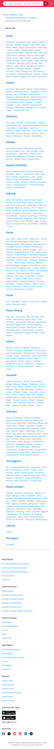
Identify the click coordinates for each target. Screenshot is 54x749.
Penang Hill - (32, 327)
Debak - (21, 386)
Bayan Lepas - (31, 319)
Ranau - (29, 361)
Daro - (15, 386)
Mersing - (17, 60)
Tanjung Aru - (12, 366)
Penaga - (23, 327)
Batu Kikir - (11, 174)
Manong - (31, 262)
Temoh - (26, 286)
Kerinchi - (24, 503)
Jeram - (45, 252)
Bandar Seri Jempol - (35, 171)
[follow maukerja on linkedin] (25, 734)
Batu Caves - (22, 423)
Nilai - (16, 179)
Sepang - (30, 444)
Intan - (33, 252)
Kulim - (22, 102)
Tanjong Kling (33, 159)
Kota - (43, 174)
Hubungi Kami (8, 688)
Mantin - (10, 179)
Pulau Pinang (14, 310)
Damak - (40, 208)
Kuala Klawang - (13, 177)
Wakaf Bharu (37, 136)
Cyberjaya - (31, 425)
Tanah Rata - (33, 223)
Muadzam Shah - (31, 218)
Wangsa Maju (41, 519)
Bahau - (9, 171)
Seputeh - (37, 511)
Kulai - (16, 58)
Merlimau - (22, 156)
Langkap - (34, 260)
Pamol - (30, 358)
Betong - (25, 384)
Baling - (30, 89)
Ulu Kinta (29, 289)
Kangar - (25, 301)
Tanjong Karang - (38, 452)
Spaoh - (15, 405)
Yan (27, 110)
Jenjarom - (35, 428)
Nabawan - (22, 358)
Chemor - (27, 247)
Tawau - (21, 366)
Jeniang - (10, 94)
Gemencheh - (29, 174)
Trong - (40, 286)
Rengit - (29, 68)
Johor (9, 35)
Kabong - (42, 386)
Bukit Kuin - (43, 205)
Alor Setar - (11, 89)
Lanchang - (33, 215)
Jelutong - (10, 324)
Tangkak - (23, 76)
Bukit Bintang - (20, 498)
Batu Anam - (36, 45)
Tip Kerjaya (6, 622)
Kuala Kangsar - (24, 257)
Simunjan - (40, 402)
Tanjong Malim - (13, 281)
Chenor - (27, 208)
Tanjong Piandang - (28, 281)
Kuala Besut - (19, 478)
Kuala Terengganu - (33, 478)
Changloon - (35, 91)
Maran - (10, 218)
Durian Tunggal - (13, 151)
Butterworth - (22, 322)
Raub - (23, 221)
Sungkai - (18, 278)
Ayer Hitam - (21, 42)
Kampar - (10, 254)
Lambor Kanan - (23, 260)
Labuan (10, 525)
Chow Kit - (22, 501)
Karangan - (24, 94)
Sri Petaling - (37, 514)
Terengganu (13, 461)
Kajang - (15, 431)
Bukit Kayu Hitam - (22, 91)
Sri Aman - (23, 405)
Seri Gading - (39, 71)
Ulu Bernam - (19, 289)
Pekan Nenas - (20, 66)
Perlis (9, 295)
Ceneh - (27, 470)
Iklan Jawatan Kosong (11, 649)
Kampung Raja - (28, 472)
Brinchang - (11, 205)
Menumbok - (11, 358)
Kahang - (23, 55)
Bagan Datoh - (23, 239)
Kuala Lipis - (38, 213)
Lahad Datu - (26, 355)
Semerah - (10, 71)
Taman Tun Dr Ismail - (15, 519)
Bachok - (20, 122)
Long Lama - (34, 392)
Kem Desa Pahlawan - (32, 125)
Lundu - (15, 394)
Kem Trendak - (32, 151)
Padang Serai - (36, 105)
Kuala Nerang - (36, 99)
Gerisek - (38, 50)
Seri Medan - (11, 74)
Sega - (37, 221)
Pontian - (41, 66)
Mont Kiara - (21, 509)
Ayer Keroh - (29, 148)
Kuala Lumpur (15, 486)
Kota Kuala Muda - (23, 97)
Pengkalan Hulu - (25, 268)
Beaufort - (10, 348)
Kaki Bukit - (17, 301)
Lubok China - (24, 153)
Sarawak (11, 375)
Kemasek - (10, 475)
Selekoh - (32, 270)
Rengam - (21, 68)
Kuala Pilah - (25, 177)
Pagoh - (31, 60)
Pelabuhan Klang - (30, 436)
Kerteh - (18, 475)
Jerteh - (18, 472)
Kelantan (11, 116)
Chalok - (34, 470)
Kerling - (40, 431)
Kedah (10, 82)
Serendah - (11, 447)
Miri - (34, 394)
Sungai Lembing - (20, 223)
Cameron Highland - (15, 208)
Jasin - (23, 151)
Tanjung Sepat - (13, 455)
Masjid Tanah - (36, 153)
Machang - (11, 130)
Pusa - (30, 397)
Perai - (41, 327)
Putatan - (22, 361)
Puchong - (15, 439)
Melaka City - (11, 156)
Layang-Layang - (39, 58)
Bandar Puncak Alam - (15, 420)
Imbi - (9, 503)
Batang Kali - (38, 420)
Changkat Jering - (40, 244)
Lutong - (22, 394)
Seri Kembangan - (24, 447)
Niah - (24, 397)
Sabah (10, 341)
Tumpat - (28, 136)
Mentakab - (19, 218)
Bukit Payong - (17, 470)
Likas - (35, 355)
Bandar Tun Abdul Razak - (17, 202)
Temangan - (18, 136)
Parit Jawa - (12, 63)
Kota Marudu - (30, 353)
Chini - (34, 208)
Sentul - (29, 511)
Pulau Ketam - (12, 441)
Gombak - (10, 428)
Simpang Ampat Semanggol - (28, 273)
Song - (9, 405)
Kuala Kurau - (37, 257)
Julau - (36, 386)
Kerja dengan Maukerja (12, 693)
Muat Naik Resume (10, 626)
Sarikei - (24, 400)
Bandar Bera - (18, 200)
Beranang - (33, 423)
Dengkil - (39, 425)
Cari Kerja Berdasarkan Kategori (15, 564)
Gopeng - (10, 252)
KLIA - (8, 431)
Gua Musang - (12, 125)
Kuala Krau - (27, 213)
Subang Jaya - (12, 449)
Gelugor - (32, 322)
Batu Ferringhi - (34, 316)
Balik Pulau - (21, 316)
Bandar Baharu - (41, 89)
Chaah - (10, 50)
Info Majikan (7, 665)
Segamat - (37, 68)
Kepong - (16, 503)
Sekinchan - (11, 444)
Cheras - (22, 425)
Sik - (37, 107)
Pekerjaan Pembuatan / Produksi (21, 17)
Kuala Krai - (35, 128)
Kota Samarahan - (28, 389)
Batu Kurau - (35, 241)
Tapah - (35, 284)
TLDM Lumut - (28, 278)
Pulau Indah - (37, 439)
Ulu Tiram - (33, 76)
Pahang (10, 193)
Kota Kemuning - (20, 433)
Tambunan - (30, 363)
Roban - (9, 400)
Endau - (17, 50)
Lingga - (25, 392)
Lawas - (9, 392)
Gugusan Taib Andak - (15, 52)
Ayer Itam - (11, 316)
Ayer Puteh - (36, 467)
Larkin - (28, 58)
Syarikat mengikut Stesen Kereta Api (17, 611)
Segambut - (38, 509)
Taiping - (38, 278)
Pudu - (30, 509)
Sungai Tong (36, 480)
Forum (4, 630)
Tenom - (38, 366)
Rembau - (25, 182)
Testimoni (6, 580)
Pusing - (36, 268)
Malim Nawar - (20, 262)
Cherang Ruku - (31, 122)
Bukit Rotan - (12, 425)
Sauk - (17, 270)
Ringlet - (30, 221)
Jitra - (16, 94)
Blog (4, 634)
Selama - (24, 270)
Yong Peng (42, 76)
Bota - (23, 244)
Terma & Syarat (8, 700)
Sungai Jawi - (19, 332)
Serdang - (30, 107)
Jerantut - (44, 210)
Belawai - (17, 384)
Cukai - (41, 470)
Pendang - (10, 107)
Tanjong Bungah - (32, 332)
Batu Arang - (11, 423)
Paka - (17, 480)
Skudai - (37, 74)
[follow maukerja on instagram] (20, 734)
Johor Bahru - (13, 55)
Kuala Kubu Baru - (35, 433)
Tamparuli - (40, 363)
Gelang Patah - (27, 50)
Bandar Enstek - (20, 171)
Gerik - (40, 249)
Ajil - (8, 467)
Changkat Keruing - (14, 247)
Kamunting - (11, 257)
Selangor (11, 411)
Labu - (34, 177)
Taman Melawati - (37, 517)
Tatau (38, 405)
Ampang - (10, 417)
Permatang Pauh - (14, 330)
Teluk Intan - (17, 286)
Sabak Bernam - (39, 441)
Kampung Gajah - (22, 254)
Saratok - (17, 400)
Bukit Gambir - (32, 47)
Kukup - (9, 58)
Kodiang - (10, 97)
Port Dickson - (25, 179)
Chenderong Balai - (14, 249)
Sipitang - (20, 363)
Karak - (9, 213)
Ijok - (28, 428)
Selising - (36, 133)
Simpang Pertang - (37, 184)
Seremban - (43, 182)
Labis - (22, 58)
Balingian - (19, 381)
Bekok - (15, 47)
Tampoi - (15, 76)
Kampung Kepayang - (39, 254)
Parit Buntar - (12, 268)
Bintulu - (43, 384)
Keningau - (19, 350)
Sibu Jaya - (23, 402)
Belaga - (9, 384)
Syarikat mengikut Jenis (12, 603)
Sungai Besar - (41, 449)
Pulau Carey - (26, 439)
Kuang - (18, 436)
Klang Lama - (34, 503)
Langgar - (38, 102)
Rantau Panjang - (24, 133)
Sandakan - (37, 361)
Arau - (9, 301)
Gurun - (44, 91)
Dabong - (42, 122)
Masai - (9, 60)
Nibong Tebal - (12, 327)
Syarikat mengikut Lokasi (12, 595)
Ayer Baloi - (11, 42)
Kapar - (22, 431)
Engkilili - (29, 386)
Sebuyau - (40, 400)
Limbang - (17, 392)
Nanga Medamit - (13, 397)
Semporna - (11, 363)
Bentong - (39, 202)
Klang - (9, 433)
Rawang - (28, 441)
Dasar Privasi (7, 696)
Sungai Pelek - (25, 452)
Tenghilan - (30, 366)
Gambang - (17, 210)
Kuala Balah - (24, 128)
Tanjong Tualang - (24, 284)
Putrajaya (12, 538)
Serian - (9, 402)
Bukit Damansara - (35, 498)
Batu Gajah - (24, 241)
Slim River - (20, 276)
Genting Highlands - (31, 210)
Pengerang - (32, 66)
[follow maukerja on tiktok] (31, 734)
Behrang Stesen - (13, 244)
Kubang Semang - (34, 324)
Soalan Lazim (7, 681)
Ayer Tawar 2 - (33, 42)
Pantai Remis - (35, 265)
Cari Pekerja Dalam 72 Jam (13, 657)
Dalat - (9, 386)
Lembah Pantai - (34, 506)
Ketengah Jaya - (29, 475)
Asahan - (20, 148)
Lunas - (19, 105)
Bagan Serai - (35, 239)
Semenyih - (21, 444)
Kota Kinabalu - (41, 350)
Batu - (24, 495)
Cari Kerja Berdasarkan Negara (15, 572)
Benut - (22, 47)
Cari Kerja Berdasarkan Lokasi (14, 568)
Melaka (10, 142)
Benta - (31, 202)
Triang (10, 226)
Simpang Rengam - (25, 74)
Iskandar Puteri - (32, 52)
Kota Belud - (29, 350)
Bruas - (29, 244)
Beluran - (19, 348)
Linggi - (40, 177)
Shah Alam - (37, 447)
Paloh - (37, 60)
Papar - (37, 358)
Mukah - (40, 394)
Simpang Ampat (19, 304)
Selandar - (31, 156)
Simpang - (11, 273)
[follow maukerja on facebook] (3, 734)
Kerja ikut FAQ (8, 576)
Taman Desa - (24, 517)
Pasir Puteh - (37, 130)
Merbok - (26, 105)
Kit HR (4, 661)
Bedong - (10, 91)
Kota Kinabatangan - (15, 353)
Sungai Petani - (19, 110)
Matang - (39, 262)
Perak (9, 232)
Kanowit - (10, 389)
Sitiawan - (10, 276)
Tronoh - (10, 289)
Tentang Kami (8, 685)
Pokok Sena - (20, 107)
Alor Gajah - (11, 148)
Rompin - (34, 182)
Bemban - (39, 148)
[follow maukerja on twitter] (9, 734)
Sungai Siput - (31, 276)
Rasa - (21, 441)
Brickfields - (32, 495)
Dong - (9, 210)
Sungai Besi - (12, 517)
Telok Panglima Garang (29, 455)
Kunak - (17, 355)
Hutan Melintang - (22, 252)
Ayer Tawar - (11, 239)
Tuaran (9, 369)
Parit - (44, 265)
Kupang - (30, 102)
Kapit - (17, 389)
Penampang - (12, 361)
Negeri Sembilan (16, 165)
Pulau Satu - (11, 68)
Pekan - (17, 221)
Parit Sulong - (33, 63)
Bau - (33, 381)
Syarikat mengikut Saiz (11, 607)
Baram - (27, 381)
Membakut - (43, 355)
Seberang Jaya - (28, 330)
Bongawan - (36, 348)
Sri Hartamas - (25, 514)
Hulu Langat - (20, 428)
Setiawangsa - (13, 514)
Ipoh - (39, 252)
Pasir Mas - (27, 130)
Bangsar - (17, 495)
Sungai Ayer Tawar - (26, 449)
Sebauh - (32, 400)
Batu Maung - (19, 319)
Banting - (29, 420)
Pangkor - (25, 265)
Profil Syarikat (7, 591)
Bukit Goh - (33, 205)
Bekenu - (39, 381)
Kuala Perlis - (35, 301)
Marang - (10, 480)
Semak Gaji (6, 638)
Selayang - (21, 511)
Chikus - (26, 249)
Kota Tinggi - (40, 55)
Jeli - (20, 125)
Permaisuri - (25, 480)
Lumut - (10, 262)
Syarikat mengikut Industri (13, 599)
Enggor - (34, 249)
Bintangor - (34, 384)
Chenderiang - (37, 247)
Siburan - (32, 402)
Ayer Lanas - (11, 122)
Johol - (38, 174)
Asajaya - (10, 381)
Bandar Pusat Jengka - (33, 200)
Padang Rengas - (13, 265)
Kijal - (38, 475)
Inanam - (10, 350)
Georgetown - (41, 322)
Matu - (29, 394)
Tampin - (10, 187)
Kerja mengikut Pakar (13, 14)
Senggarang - (27, 71)
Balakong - (19, 417)
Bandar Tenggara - (23, 45)
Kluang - (31, 55)
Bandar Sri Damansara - (25, 493)
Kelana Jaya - (31, 431)
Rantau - (17, 182)
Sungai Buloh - (12, 452)
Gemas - (19, 174)
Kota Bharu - (12, 128)
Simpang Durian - (21, 184)
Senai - (18, 71)
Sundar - (32, 405)
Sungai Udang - (21, 159)
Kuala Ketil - (24, 99)
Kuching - (40, 389)
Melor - (19, 130)
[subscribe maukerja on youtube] (14, 734)
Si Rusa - (10, 184)
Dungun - (10, 472)
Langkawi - (11, 105)
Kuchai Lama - (20, 506)
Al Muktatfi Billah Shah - (20, 467)
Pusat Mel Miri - (39, 397)
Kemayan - (17, 213)
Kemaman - (40, 472)
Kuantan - (23, 215)
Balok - (9, 200)
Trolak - (33, 286)
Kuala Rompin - (12, 215)
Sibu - (15, 402)
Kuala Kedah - (13, 99)
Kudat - (10, 355)
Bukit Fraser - (22, 205)
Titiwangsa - (30, 519)
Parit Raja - (22, 63)
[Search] (45, 3)
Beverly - (27, 348)
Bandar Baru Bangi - (32, 417)
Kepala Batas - (35, 94)
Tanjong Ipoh (19, 187)
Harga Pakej (7, 653)
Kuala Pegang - (12, 102)
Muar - (24, 60)
